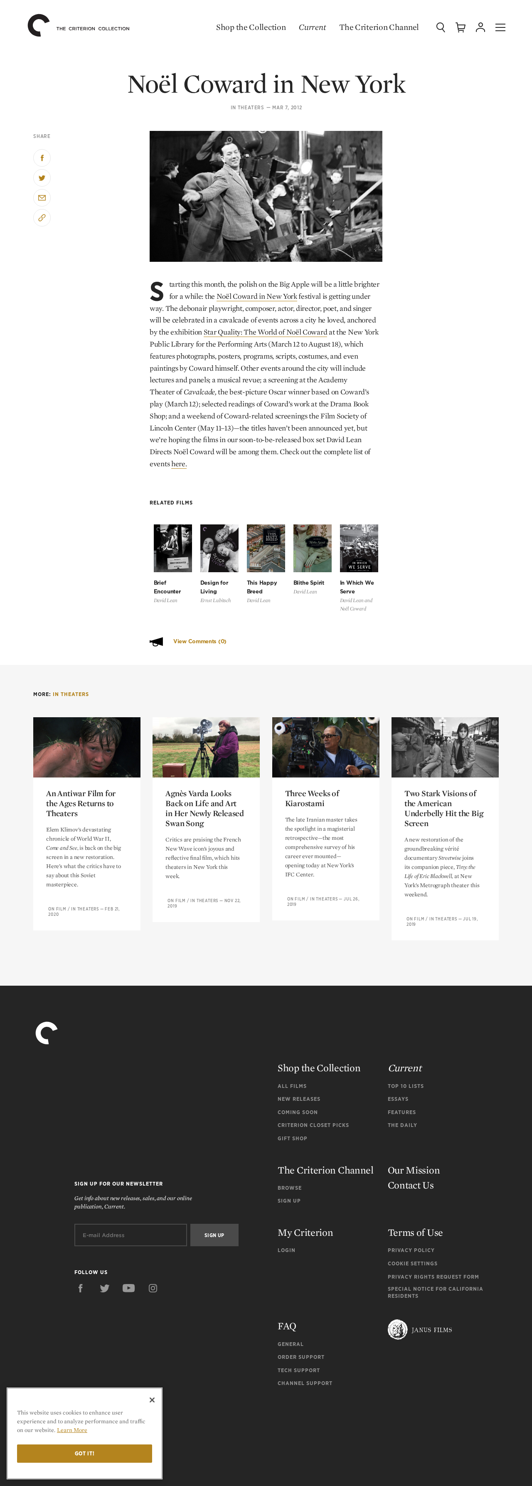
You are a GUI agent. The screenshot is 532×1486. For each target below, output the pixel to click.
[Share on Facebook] (42, 158)
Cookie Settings (413, 1263)
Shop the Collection (251, 27)
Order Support (301, 1357)
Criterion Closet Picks (313, 1125)
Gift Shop (293, 1138)
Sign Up (289, 1201)
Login (287, 1250)
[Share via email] (42, 198)
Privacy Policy (411, 1250)
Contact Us (411, 1184)
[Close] (152, 1400)
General (291, 1344)
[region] (85, 1433)
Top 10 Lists (406, 1086)
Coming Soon (298, 1112)
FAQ (287, 1325)
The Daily (402, 1125)
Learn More (72, 1430)
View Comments (200, 641)
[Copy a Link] (42, 217)
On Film (57, 908)
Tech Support (299, 1370)
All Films (292, 1086)
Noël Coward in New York (257, 296)
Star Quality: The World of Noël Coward (266, 332)
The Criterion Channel (379, 27)
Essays (398, 1099)
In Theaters (247, 108)
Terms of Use (415, 1232)
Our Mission (414, 1170)
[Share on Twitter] (42, 178)
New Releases (299, 1099)
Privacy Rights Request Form (433, 1277)
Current (312, 27)
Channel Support (305, 1383)
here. (179, 463)
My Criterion (305, 1232)
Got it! (85, 1453)
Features (402, 1112)
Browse (290, 1188)
